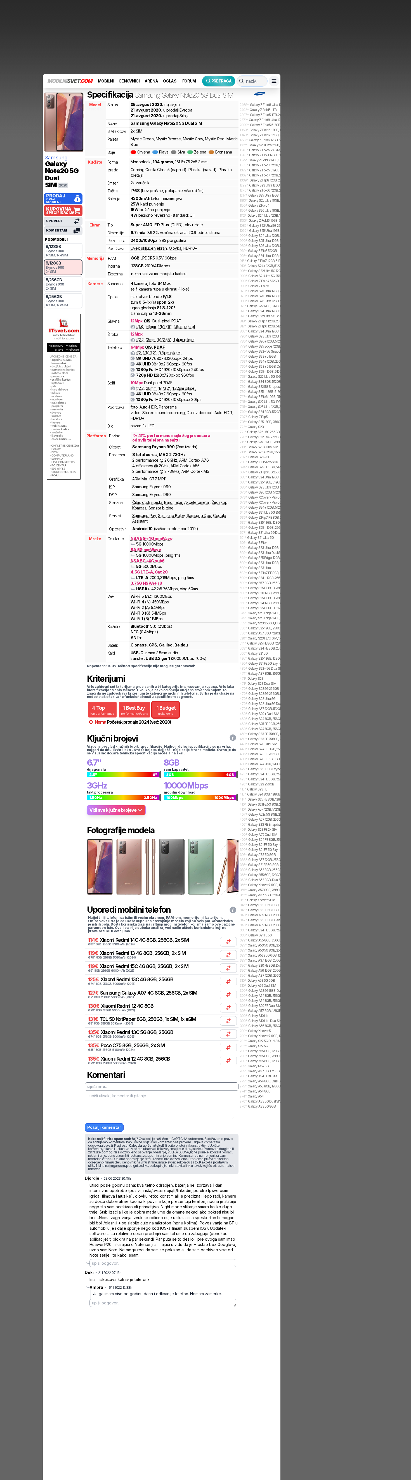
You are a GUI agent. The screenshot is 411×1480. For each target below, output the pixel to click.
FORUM (189, 81)
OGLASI (170, 81)
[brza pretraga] (241, 81)
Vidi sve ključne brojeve (113, 810)
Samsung (56, 157)
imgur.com (117, 1165)
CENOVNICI (129, 81)
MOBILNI (106, 81)
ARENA (151, 81)
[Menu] (274, 81)
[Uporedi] (228, 941)
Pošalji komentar (104, 1127)
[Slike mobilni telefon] (99, 867)
